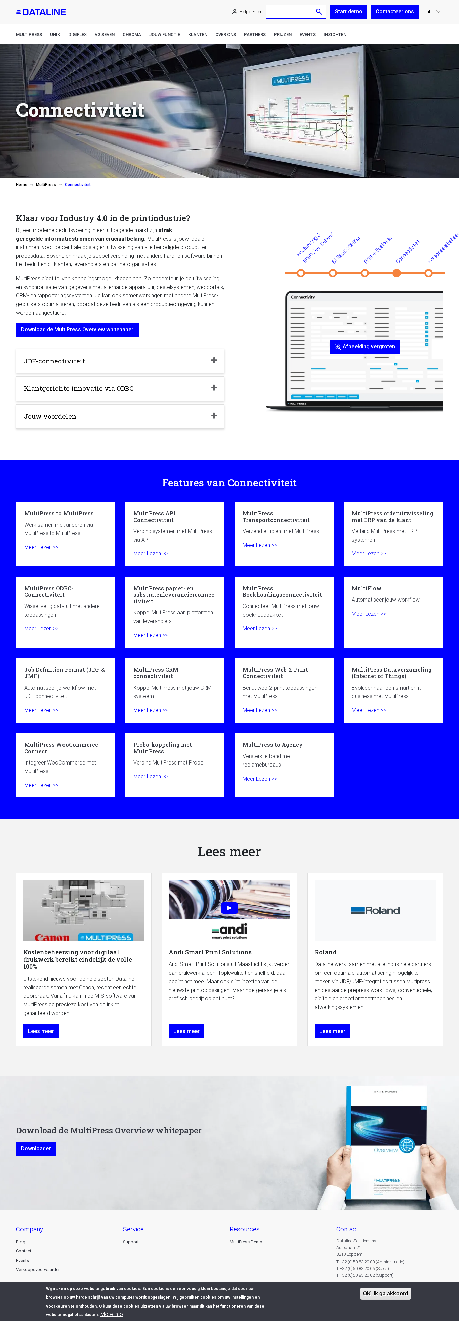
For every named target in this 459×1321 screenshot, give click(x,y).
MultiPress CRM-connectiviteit (174, 690)
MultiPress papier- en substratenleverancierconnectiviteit (174, 612)
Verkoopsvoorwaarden (38, 1269)
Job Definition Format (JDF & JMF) (65, 690)
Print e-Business (377, 249)
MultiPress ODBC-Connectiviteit (65, 612)
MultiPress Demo (246, 1241)
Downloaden (36, 1148)
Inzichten (335, 34)
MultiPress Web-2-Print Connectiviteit (284, 690)
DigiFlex (77, 34)
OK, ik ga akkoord (385, 1293)
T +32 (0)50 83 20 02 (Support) (365, 1275)
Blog (20, 1241)
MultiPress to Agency (284, 765)
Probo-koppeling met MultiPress (174, 765)
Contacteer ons (395, 11)
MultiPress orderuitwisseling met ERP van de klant (393, 534)
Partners (255, 34)
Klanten (197, 34)
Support (131, 1241)
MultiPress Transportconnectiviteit (284, 534)
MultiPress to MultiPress (65, 534)
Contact (23, 1250)
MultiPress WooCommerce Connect (65, 765)
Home (21, 184)
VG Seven (105, 34)
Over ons (225, 34)
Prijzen (283, 34)
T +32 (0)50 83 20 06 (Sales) (362, 1268)
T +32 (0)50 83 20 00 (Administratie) (370, 1261)
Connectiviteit (407, 251)
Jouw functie (164, 34)
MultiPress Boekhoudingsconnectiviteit (284, 612)
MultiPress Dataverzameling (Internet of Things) (393, 690)
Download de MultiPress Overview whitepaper (78, 329)
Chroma (132, 34)
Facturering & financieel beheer (314, 247)
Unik (55, 34)
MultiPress (29, 34)
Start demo (348, 11)
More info (111, 1314)
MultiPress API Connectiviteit (174, 534)
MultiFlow (393, 612)
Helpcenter (250, 11)
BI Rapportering (345, 250)
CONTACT (347, 1229)
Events (308, 34)
